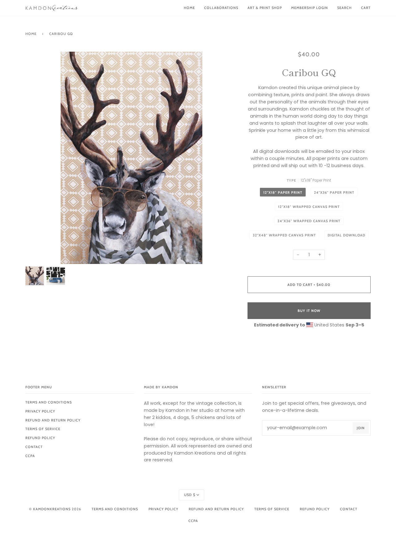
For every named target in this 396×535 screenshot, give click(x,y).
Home (31, 34)
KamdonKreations (52, 509)
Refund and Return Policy (52, 420)
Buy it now (309, 310)
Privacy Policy (40, 411)
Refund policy (40, 438)
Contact (34, 447)
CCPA (30, 456)
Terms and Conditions (48, 402)
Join (361, 428)
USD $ (189, 495)
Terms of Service (42, 429)
